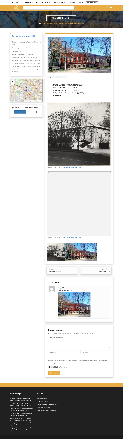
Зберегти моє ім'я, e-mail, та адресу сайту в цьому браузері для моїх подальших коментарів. (77, 361)
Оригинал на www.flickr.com (71, 167)
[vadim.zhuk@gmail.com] (103, 7)
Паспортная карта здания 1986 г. (24, 36)
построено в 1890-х (53, 77)
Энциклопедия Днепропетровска (46, 410)
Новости (39, 2)
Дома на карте (28, 2)
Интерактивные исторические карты (47, 404)
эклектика (63, 77)
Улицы (18, 2)
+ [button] (12, 81)
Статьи (47, 2)
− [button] (12, 84)
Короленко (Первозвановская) (60, 23)
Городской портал (42, 398)
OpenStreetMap (33, 101)
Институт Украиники (43, 401)
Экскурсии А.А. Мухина (44, 407)
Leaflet (26, 101)
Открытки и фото (59, 2)
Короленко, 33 (78, 23)
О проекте (72, 2)
